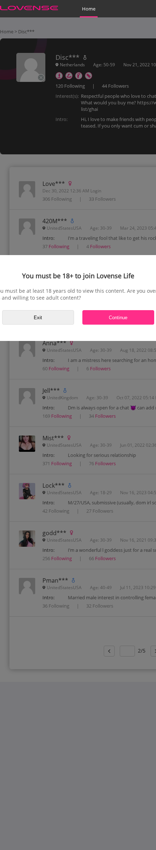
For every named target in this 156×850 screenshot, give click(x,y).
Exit (38, 317)
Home (88, 8)
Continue (118, 317)
